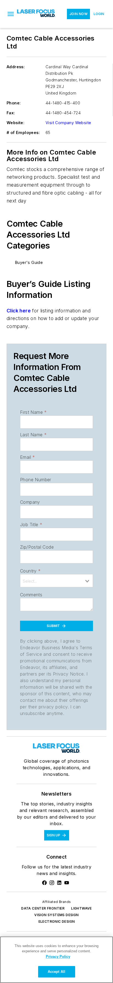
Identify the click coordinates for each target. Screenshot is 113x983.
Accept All (56, 972)
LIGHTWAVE (81, 908)
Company (30, 502)
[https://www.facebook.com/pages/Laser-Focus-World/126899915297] (44, 882)
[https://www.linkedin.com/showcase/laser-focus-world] (59, 882)
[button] (11, 14)
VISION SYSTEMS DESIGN (56, 915)
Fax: (11, 112)
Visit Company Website (68, 122)
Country (30, 571)
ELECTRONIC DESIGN (56, 921)
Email (27, 457)
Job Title (31, 524)
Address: (16, 66)
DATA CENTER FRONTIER (42, 908)
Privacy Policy (58, 956)
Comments (31, 594)
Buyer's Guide (29, 262)
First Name (33, 412)
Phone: (14, 103)
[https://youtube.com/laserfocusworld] (66, 882)
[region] (56, 959)
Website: (15, 122)
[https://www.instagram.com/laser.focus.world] (52, 882)
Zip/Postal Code (37, 547)
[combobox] (56, 580)
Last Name (33, 434)
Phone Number (35, 479)
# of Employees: (23, 132)
